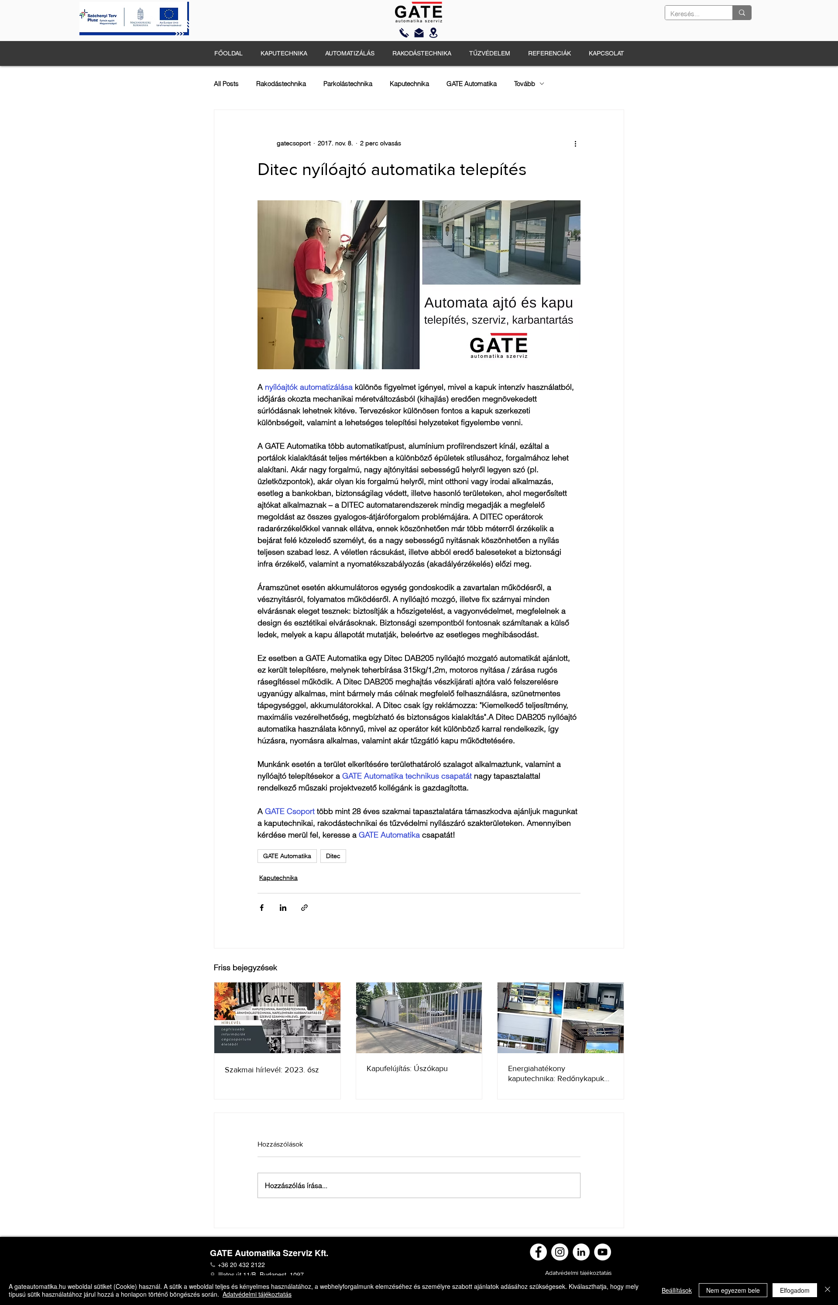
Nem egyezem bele (733, 1290)
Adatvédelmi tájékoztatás (257, 1294)
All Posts (226, 83)
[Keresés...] (741, 13)
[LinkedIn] (581, 1251)
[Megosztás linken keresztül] (304, 907)
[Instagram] (559, 1251)
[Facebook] (538, 1251)
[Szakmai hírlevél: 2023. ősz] (277, 1017)
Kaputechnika (409, 83)
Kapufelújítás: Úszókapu (407, 1068)
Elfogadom (795, 1290)
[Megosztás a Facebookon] (262, 907)
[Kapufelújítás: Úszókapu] (419, 1017)
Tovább (524, 83)
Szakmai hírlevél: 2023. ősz (272, 1069)
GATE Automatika (471, 83)
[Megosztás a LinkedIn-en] (283, 907)
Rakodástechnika (281, 83)
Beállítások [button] (677, 1290)
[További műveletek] (575, 143)
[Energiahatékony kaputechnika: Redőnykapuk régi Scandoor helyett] (561, 1017)
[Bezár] (827, 1290)
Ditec (333, 856)
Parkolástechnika (347, 83)
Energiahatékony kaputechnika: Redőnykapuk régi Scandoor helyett (556, 1074)
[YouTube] (602, 1251)
